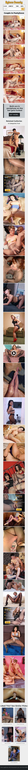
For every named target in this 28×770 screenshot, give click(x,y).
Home (5, 6)
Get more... (14, 115)
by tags (17, 6)
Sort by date (10, 6)
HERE (26, 767)
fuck (18, 123)
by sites (22, 6)
